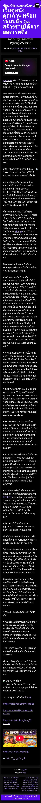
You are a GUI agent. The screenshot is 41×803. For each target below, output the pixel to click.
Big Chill (34, 796)
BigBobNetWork (21, 798)
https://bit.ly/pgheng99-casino (18, 703)
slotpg (18, 231)
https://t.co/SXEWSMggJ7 (16, 751)
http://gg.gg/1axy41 (15, 758)
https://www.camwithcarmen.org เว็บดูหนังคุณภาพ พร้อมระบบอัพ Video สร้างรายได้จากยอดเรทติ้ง (22, 19)
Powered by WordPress (13, 796)
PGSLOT (7, 497)
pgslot (24, 769)
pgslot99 (7, 80)
